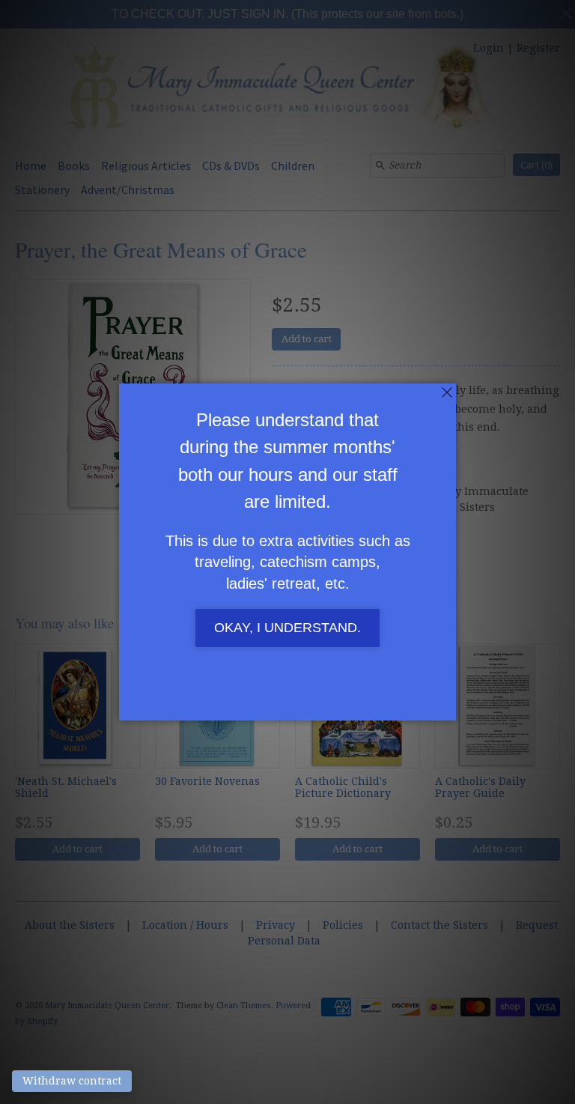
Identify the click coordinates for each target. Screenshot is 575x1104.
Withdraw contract (71, 1081)
